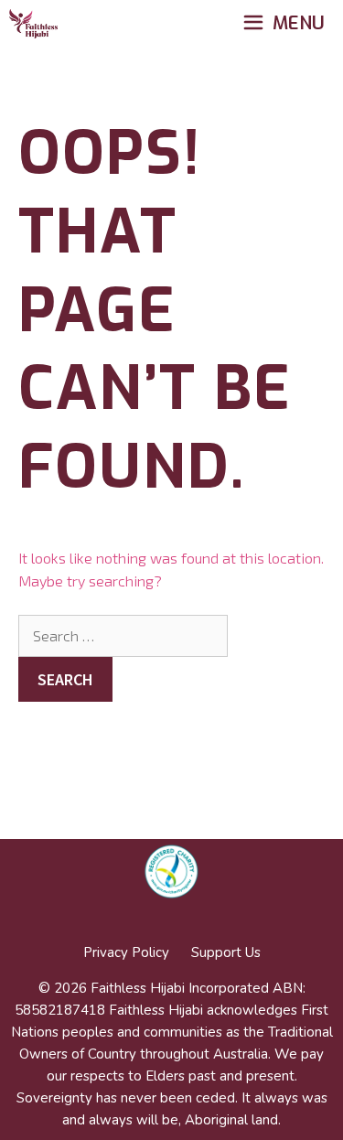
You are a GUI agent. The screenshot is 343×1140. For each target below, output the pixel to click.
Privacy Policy (126, 952)
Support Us (226, 952)
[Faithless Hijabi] (33, 24)
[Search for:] (123, 635)
